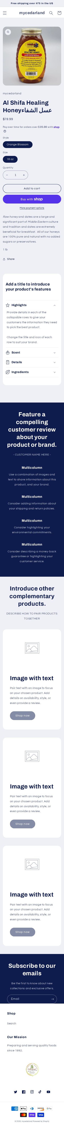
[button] (5, 13)
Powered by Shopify (41, 1121)
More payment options (32, 208)
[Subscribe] (53, 999)
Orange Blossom (18, 144)
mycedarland (27, 1121)
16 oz (10, 159)
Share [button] (11, 259)
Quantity (8, 167)
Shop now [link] (22, 715)
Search (11, 1023)
